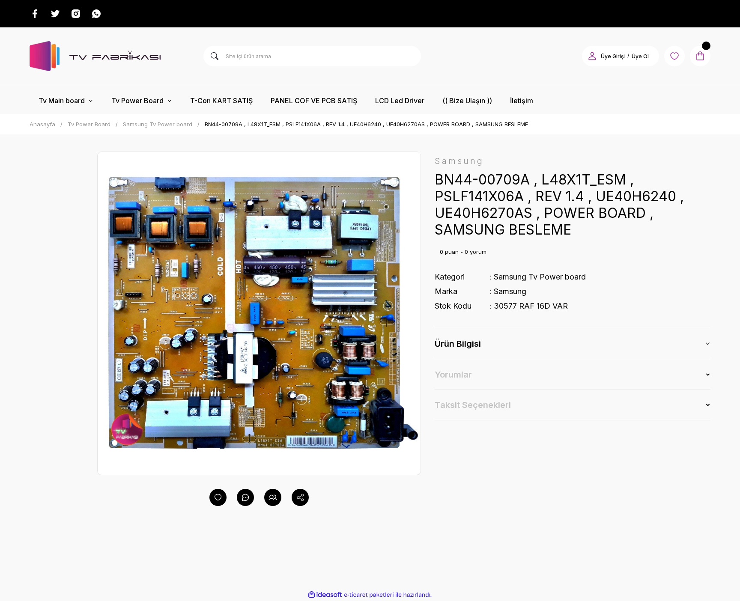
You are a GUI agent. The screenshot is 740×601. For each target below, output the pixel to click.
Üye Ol (640, 56)
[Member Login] (592, 56)
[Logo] (95, 56)
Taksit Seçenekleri (473, 405)
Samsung (510, 291)
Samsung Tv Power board (540, 276)
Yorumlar (453, 374)
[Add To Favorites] (218, 497)
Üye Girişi (613, 56)
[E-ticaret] (369, 594)
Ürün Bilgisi (458, 344)
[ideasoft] (325, 595)
